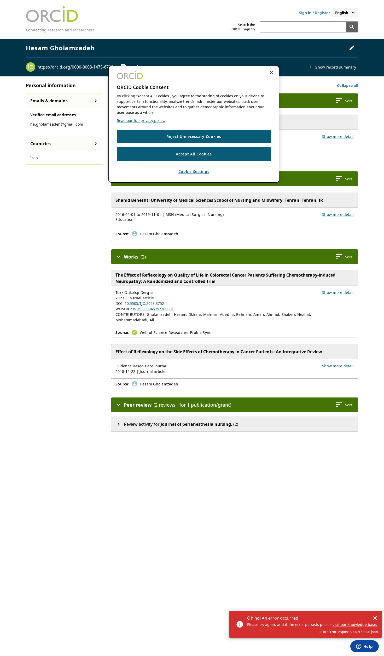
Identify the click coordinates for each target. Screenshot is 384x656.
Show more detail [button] (338, 136)
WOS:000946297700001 (153, 308)
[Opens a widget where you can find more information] (364, 646)
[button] (347, 85)
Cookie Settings (194, 171)
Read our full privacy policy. (141, 120)
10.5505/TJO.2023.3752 (144, 303)
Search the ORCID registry (243, 27)
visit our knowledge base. (355, 624)
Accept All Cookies (194, 154)
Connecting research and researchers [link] (60, 29)
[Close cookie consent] (271, 72)
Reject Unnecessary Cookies (193, 136)
